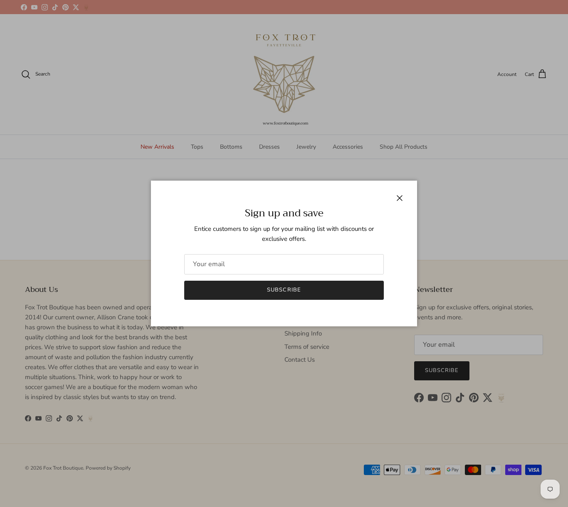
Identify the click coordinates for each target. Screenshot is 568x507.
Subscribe (284, 290)
